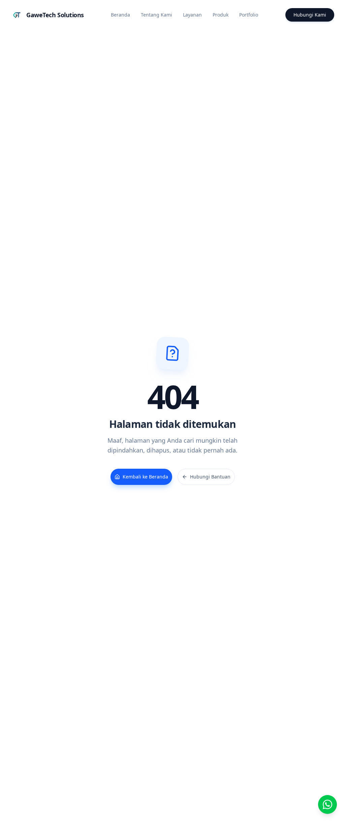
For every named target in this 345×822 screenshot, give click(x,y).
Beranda (120, 14)
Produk (220, 14)
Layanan (192, 14)
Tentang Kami (156, 14)
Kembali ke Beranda (145, 476)
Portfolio (248, 14)
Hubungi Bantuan (210, 476)
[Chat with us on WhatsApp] (327, 804)
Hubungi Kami (309, 14)
